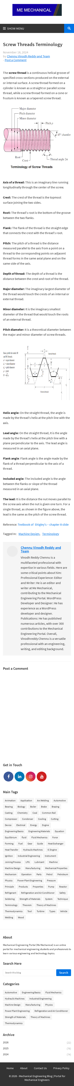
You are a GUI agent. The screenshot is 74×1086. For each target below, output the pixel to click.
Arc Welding (43, 800)
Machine (53, 862)
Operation (26, 874)
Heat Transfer (11, 849)
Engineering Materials (39, 831)
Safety (62, 892)
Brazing (55, 806)
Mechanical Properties (56, 868)
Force (55, 837)
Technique (62, 898)
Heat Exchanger (55, 843)
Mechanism (10, 874)
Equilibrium (11, 837)
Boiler (33, 806)
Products (23, 886)
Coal (35, 812)
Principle (9, 886)
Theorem (27, 905)
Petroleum (62, 874)
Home (10, 1068)
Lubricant (39, 862)
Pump (51, 886)
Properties (38, 886)
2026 (37, 1042)
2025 (37, 1048)
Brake (44, 806)
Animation (10, 800)
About (23, 1068)
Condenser (27, 818)
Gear (30, 843)
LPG (28, 862)
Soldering (10, 898)
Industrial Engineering (29, 855)
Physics (8, 880)
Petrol (49, 874)
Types (52, 911)
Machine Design (29, 534)
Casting (8, 812)
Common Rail (49, 812)
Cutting (54, 818)
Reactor (63, 886)
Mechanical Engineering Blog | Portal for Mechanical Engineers (42, 1078)
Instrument (50, 855)
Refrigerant (10, 892)
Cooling (42, 818)
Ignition (9, 855)
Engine (45, 825)
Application (26, 800)
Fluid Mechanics (39, 837)
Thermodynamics (13, 911)
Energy (33, 825)
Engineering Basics (14, 831)
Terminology (50, 534)
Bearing (9, 806)
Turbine (40, 911)
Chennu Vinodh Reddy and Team (28, 56)
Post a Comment (15, 60)
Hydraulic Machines (33, 849)
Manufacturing (32, 868)
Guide (40, 843)
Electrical (20, 825)
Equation (59, 831)
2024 (37, 1054)
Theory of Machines (46, 905)
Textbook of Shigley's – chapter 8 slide (43, 524)
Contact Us (40, 1068)
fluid (24, 837)
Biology (21, 806)
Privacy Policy (61, 1068)
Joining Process (13, 862)
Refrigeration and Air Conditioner (37, 892)
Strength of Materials (30, 898)
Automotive (60, 800)
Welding (9, 917)
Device (8, 825)
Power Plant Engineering (29, 880)
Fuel (20, 843)
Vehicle (63, 911)
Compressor (11, 818)
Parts (39, 874)
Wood (21, 917)
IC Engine (52, 849)
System (48, 898)
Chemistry (22, 812)
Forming (9, 843)
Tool (29, 911)
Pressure (51, 880)
